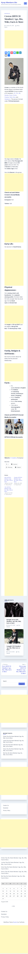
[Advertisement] (14, 39)
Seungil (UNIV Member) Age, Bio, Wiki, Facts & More (14, 648)
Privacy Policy (6, 810)
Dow (14, 97)
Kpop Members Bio (9, 2)
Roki (11, 97)
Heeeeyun (7, 99)
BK (19, 93)
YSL (17, 93)
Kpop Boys (7, 13)
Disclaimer (5, 808)
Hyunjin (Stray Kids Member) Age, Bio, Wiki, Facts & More (14, 621)
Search (5, 681)
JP (14, 93)
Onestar (7, 97)
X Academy (13, 458)
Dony (10, 95)
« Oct (13, 906)
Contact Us (6, 805)
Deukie (6, 95)
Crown (15, 95)
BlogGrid (15, 922)
